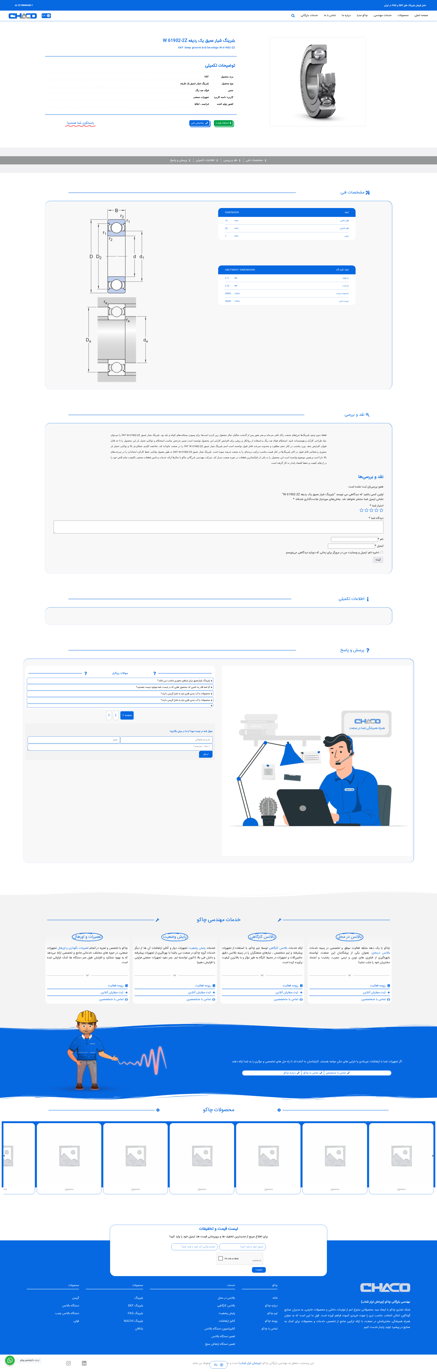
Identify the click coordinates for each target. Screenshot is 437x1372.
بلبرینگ (138, 1298)
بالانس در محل (226, 1298)
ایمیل (379, 546)
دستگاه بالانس (70, 1305)
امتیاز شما (376, 505)
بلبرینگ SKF (135, 1305)
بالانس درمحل (381, 953)
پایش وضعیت (197, 948)
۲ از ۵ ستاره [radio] (376, 510)
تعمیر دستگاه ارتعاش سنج (220, 1344)
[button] (433, 1155)
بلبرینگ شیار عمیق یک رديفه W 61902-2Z (199, 40)
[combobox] (244, 16)
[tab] (127, 715)
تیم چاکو (272, 1313)
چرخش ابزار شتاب (372, 1302)
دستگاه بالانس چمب (67, 1313)
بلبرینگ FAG (135, 1313)
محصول (401, 1189)
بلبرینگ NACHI (133, 1321)
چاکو (392, 1309)
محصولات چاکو (218, 1110)
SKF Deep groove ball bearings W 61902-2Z (206, 48)
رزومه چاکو (271, 1321)
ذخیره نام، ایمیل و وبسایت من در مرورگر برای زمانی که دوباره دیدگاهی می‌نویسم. (332, 552)
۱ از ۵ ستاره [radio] (381, 510)
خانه (275, 1298)
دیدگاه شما (376, 518)
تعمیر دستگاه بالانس (223, 1336)
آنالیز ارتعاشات (227, 1321)
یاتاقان (139, 1328)
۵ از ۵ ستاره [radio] (362, 510)
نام (380, 539)
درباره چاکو (271, 1305)
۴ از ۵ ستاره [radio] (366, 510)
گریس (75, 1298)
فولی (76, 1321)
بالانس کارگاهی (278, 948)
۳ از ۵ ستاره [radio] (371, 510)
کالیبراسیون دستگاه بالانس (220, 1328)
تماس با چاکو (270, 1328)
